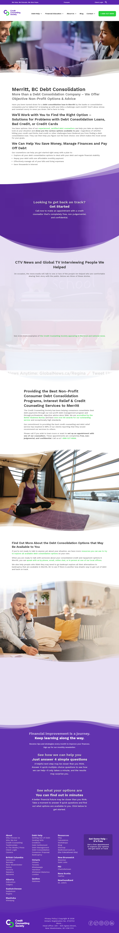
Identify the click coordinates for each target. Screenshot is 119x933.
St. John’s (62, 883)
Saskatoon (10, 891)
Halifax (61, 876)
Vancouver (10, 860)
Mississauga (37, 867)
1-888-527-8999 (107, 14)
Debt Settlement (39, 845)
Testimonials (11, 845)
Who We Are (11, 840)
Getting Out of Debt (41, 838)
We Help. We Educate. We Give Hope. (25, 2)
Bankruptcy (37, 855)
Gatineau (36, 881)
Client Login (99, 2)
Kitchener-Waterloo (41, 872)
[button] (106, 3)
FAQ (60, 838)
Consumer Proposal (41, 852)
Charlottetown (64, 869)
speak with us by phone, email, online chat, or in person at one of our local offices (64, 560)
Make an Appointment (59, 224)
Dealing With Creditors (38, 841)
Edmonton (10, 882)
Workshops (63, 843)
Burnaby (9, 862)
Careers (9, 852)
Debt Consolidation (40, 850)
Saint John (62, 862)
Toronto (35, 865)
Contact (90, 14)
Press (21, 847)
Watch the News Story (58, 324)
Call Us (93, 638)
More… (59, 923)
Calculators (63, 840)
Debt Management (40, 847)
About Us (70, 14)
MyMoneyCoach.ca (66, 850)
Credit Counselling (14, 843)
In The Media (12, 847)
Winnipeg (10, 900)
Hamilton (36, 870)
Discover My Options (59, 816)
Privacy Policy (51, 918)
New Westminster (14, 865)
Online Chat (75, 638)
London (35, 874)
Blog (81, 14)
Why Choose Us (13, 838)
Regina (9, 894)
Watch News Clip (22, 324)
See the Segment (92, 318)
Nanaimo (10, 872)
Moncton (62, 860)
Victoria (9, 870)
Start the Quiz (59, 781)
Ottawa (35, 862)
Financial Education (53, 14)
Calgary (9, 884)
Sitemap (61, 847)
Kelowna (10, 874)
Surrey (9, 867)
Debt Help (35, 14)
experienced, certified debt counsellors (56, 128)
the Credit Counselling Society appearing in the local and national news (72, 336)
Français (67, 2)
